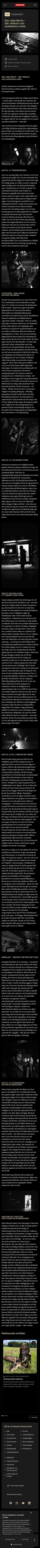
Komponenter (11, 1438)
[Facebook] (11, 1503)
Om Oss (25, 1431)
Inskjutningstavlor (13, 1452)
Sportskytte (11, 1435)
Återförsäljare (27, 1445)
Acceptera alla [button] (10, 1539)
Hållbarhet (10, 1458)
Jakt (8, 1431)
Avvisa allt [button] (25, 1539)
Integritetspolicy (12, 1461)
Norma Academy (28, 1442)
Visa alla (34, 1417)
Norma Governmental (14, 1494)
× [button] (31, 1512)
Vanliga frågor (27, 1438)
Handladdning (11, 1449)
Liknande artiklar (17, 14)
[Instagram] (17, 1503)
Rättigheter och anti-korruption (12, 1469)
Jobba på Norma (28, 1435)
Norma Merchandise (17, 1486)
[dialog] (17, 1529)
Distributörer (27, 1449)
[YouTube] (23, 1503)
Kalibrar (9, 1445)
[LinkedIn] (29, 1503)
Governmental (11, 1442)
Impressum (10, 1465)
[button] (17, 1544)
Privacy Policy (17, 1534)
